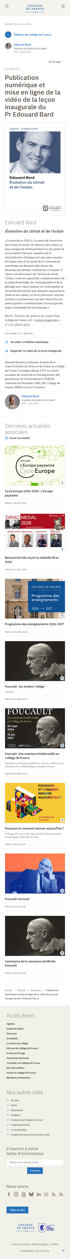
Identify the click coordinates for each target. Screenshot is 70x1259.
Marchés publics (15, 1067)
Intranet (15, 1100)
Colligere (15, 1115)
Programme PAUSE (20, 1124)
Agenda (11, 1023)
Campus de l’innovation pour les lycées (30, 1134)
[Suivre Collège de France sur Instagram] (16, 1194)
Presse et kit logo (16, 1053)
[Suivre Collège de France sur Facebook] (9, 1194)
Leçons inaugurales (46, 320)
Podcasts (12, 1033)
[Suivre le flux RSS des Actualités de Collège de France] (53, 1194)
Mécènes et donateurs (18, 1077)
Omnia (14, 1105)
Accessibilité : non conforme (35, 1250)
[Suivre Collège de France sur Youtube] (46, 1194)
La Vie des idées (19, 1129)
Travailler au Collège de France (23, 1063)
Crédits (54, 1244)
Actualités (35, 990)
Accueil (8, 990)
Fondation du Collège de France (27, 1120)
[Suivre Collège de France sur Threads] (23, 1194)
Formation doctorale (18, 1058)
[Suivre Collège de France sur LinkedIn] (38, 1194)
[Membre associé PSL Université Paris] (47, 1228)
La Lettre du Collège (17, 1043)
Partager (56, 62)
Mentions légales (40, 1244)
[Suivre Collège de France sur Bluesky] (31, 1194)
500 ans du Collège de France (22, 1048)
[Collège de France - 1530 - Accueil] (35, 8)
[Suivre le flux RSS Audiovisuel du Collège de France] (61, 1194)
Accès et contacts (21, 1244)
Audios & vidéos (15, 1028)
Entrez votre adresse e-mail (24, 1162)
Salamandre (17, 1110)
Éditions (21, 990)
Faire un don (17, 1210)
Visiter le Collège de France (21, 1072)
